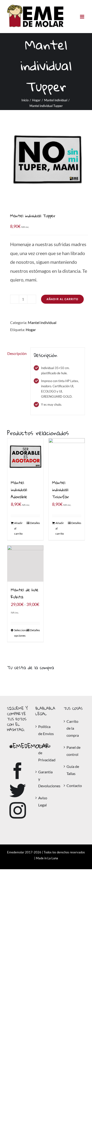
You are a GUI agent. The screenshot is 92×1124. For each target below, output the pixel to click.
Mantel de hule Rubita (24, 593)
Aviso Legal (42, 801)
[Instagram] (17, 810)
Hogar (31, 329)
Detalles (35, 523)
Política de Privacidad (46, 752)
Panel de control (73, 751)
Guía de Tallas (73, 770)
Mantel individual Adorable (19, 490)
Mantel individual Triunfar (60, 490)
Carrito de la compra (73, 728)
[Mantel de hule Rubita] (25, 563)
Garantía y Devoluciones (46, 779)
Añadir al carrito (62, 299)
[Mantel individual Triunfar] (67, 456)
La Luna (52, 858)
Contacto (74, 785)
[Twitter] (17, 790)
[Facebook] (17, 770)
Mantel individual (42, 322)
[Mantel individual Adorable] (25, 456)
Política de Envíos (46, 730)
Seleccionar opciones (19, 632)
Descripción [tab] (17, 353)
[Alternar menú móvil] (82, 16)
